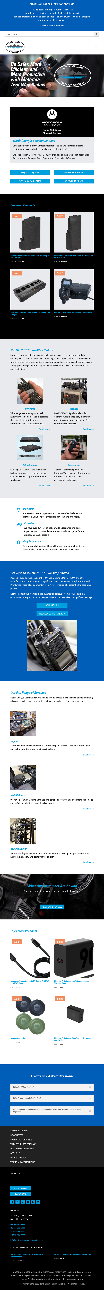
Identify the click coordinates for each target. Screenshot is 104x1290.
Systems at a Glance (30, 181)
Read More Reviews (52, 906)
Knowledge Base (74, 181)
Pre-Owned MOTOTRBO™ (52, 613)
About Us (15, 1153)
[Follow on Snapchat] (33, 1202)
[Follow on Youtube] (38, 1202)
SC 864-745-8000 (17, 1231)
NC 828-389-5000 (17, 1228)
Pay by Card (20, 1194)
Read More (44, 429)
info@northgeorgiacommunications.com (27, 1240)
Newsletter (16, 1135)
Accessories (73, 465)
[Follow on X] (17, 1202)
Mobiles (74, 409)
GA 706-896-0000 (17, 1224)
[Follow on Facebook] (12, 1202)
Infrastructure (30, 465)
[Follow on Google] (23, 1202)
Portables (30, 409)
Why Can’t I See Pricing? (23, 1144)
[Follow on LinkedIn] (28, 1202)
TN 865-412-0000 (17, 1235)
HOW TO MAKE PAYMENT (22, 1148)
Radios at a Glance (74, 172)
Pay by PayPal (20, 1188)
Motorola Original (21, 1139)
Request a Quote (30, 172)
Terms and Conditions (22, 1162)
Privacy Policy (18, 1157)
